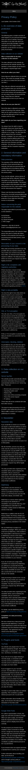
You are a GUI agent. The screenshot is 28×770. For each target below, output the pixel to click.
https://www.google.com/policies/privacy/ (13, 761)
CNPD (23, 286)
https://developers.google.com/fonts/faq (12, 757)
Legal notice (21, 767)
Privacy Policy (15, 767)
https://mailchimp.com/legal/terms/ (16, 611)
